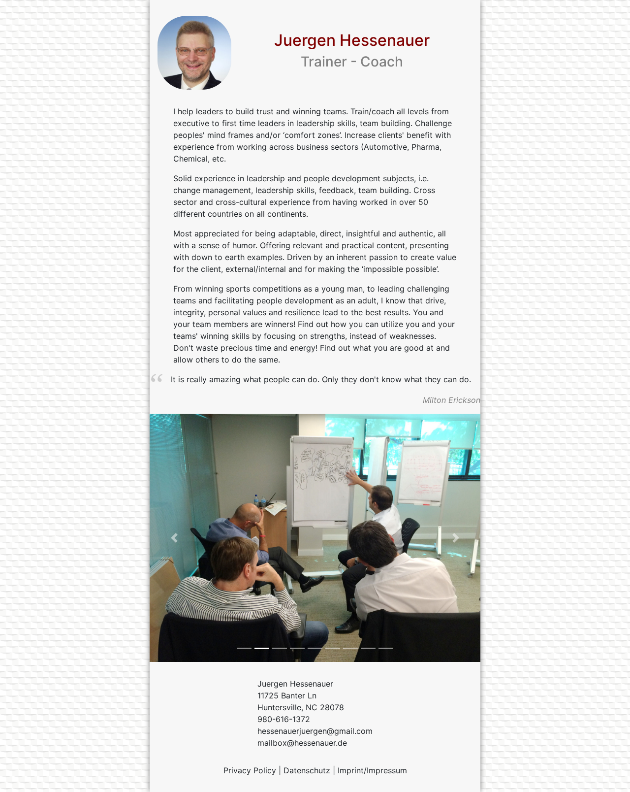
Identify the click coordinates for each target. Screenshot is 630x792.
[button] (174, 538)
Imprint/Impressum (372, 770)
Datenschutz (307, 770)
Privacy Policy (249, 770)
